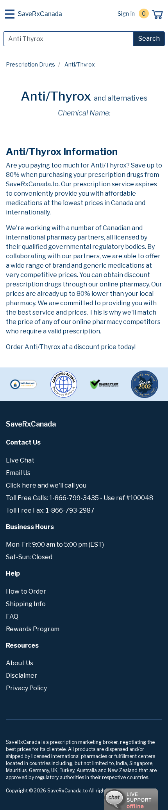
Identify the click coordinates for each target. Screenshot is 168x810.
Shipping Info (26, 604)
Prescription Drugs (30, 64)
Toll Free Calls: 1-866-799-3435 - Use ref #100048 (79, 498)
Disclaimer (21, 675)
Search (149, 38)
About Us (19, 663)
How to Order (26, 591)
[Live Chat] (109, 795)
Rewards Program (32, 629)
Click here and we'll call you (46, 485)
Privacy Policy (26, 688)
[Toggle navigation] (9, 14)
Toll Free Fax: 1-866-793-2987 (50, 510)
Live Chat (20, 460)
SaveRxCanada (40, 14)
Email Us (18, 473)
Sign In (126, 13)
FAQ (12, 616)
